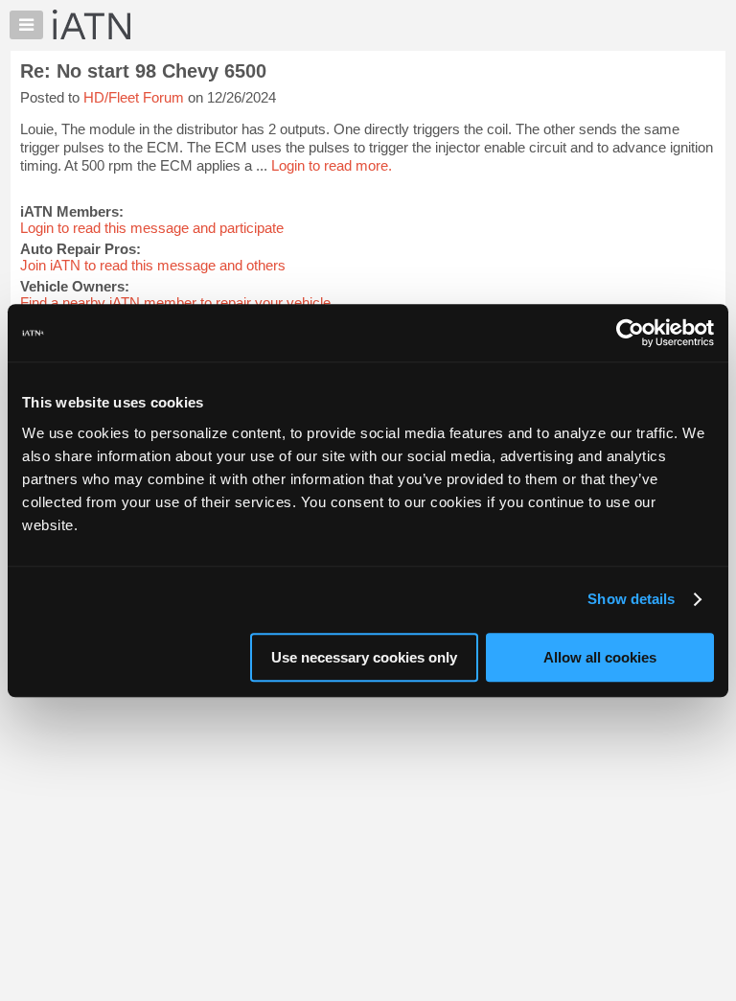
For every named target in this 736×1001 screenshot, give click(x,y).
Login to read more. (331, 165)
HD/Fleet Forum (133, 97)
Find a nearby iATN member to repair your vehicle (175, 302)
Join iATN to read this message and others (153, 265)
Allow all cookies (599, 657)
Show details (631, 599)
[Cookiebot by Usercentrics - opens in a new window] (630, 332)
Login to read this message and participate (152, 228)
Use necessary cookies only (364, 657)
